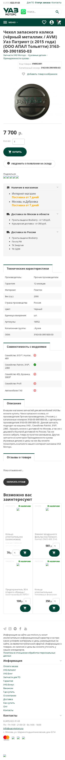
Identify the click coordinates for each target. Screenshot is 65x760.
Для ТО (30, 2)
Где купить (9, 691)
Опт (5, 706)
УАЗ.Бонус (8, 684)
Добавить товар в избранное (39, 73)
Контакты (57, 2)
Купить (17, 151)
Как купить (9, 702)
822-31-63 (11, 3)
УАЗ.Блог (8, 673)
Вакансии (8, 688)
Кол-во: (7, 140)
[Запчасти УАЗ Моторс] (11, 11)
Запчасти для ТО (11, 677)
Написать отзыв (16, 481)
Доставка (8, 699)
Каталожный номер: (29, 67)
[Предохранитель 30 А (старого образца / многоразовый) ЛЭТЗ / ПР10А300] (18, 571)
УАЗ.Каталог (9, 669)
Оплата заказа (10, 666)
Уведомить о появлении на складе (29, 163)
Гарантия (8, 680)
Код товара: (25, 63)
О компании (9, 695)
